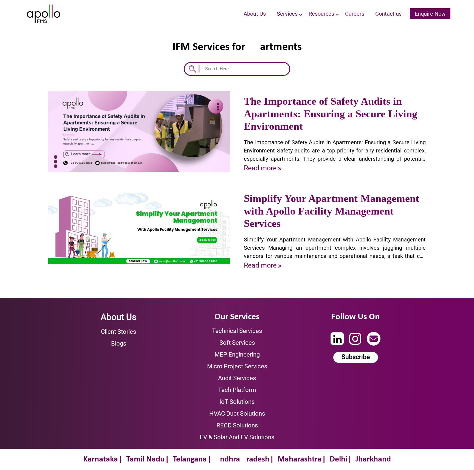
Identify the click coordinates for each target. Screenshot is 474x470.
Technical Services (237, 330)
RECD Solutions (237, 425)
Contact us (388, 13)
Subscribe (356, 357)
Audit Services (237, 378)
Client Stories (118, 331)
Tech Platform (237, 389)
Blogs (118, 343)
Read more (260, 168)
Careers (354, 13)
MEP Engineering (237, 354)
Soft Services (237, 342)
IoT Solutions (237, 401)
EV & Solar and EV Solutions (237, 437)
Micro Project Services (237, 366)
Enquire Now (430, 13)
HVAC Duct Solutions (237, 413)
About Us (255, 13)
